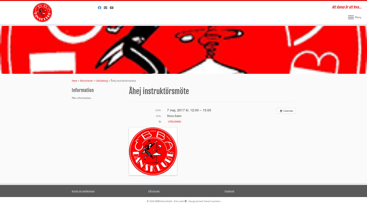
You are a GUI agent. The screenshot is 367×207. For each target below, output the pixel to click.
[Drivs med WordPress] (185, 200)
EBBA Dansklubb (163, 201)
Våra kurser (154, 191)
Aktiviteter (86, 81)
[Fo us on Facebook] (101, 7)
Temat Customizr (212, 201)
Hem (74, 81)
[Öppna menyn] (351, 18)
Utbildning (102, 81)
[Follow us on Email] (107, 7)
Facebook (229, 191)
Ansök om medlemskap (83, 191)
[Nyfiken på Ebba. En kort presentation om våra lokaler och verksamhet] (113, 7)
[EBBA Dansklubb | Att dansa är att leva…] (42, 12)
